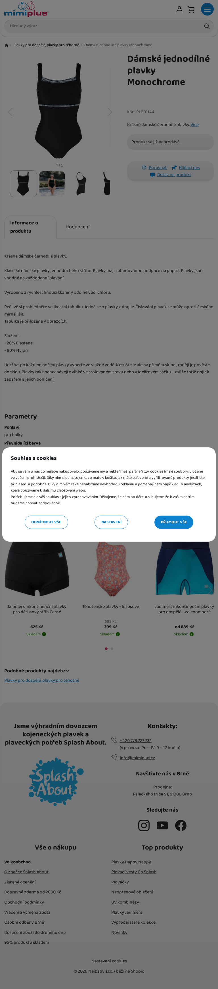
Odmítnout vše (46, 522)
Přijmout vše (174, 522)
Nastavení (111, 522)
